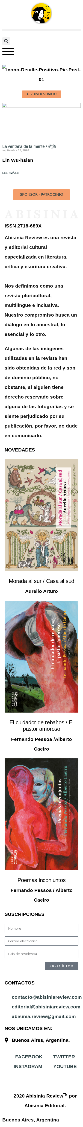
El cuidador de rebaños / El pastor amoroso (41, 725)
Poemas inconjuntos (42, 880)
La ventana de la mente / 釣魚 (29, 146)
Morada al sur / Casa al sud (41, 581)
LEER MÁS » (10, 173)
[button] (41, 30)
